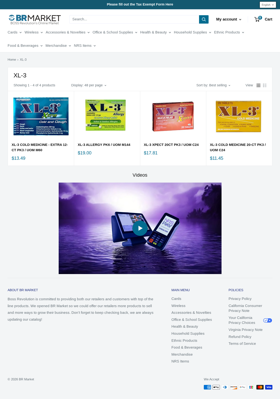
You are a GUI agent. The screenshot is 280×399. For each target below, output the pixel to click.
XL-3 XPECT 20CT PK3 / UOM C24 (171, 145)
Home (12, 59)
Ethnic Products (227, 32)
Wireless (32, 32)
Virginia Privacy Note (246, 330)
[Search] (204, 19)
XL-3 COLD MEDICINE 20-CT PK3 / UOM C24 (238, 147)
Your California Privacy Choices (242, 320)
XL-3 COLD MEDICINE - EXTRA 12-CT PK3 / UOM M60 (40, 147)
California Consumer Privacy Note (245, 308)
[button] (268, 5)
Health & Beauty (153, 32)
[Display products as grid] (258, 85)
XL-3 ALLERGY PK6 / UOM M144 (104, 145)
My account (227, 19)
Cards (13, 32)
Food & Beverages (23, 46)
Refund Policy (240, 337)
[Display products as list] (264, 85)
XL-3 (23, 59)
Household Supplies (190, 32)
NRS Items (83, 46)
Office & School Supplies (113, 32)
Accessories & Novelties (66, 32)
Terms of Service (242, 344)
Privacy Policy (240, 299)
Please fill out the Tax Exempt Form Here (140, 4)
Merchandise (56, 46)
